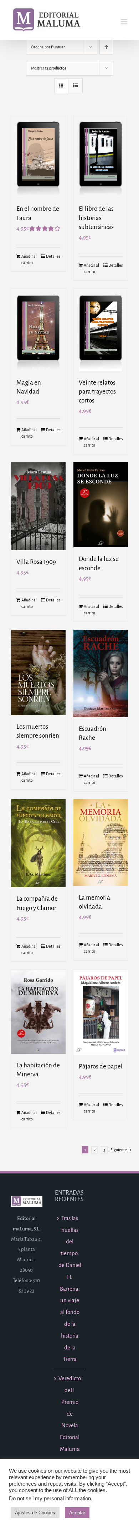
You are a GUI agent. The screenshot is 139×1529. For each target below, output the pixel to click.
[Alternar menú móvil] (124, 21)
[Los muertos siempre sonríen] (38, 672)
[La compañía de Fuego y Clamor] (38, 843)
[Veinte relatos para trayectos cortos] (100, 330)
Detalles (53, 256)
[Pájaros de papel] (100, 1012)
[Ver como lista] (75, 86)
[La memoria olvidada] (100, 842)
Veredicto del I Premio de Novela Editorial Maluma (69, 1413)
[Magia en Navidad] (38, 330)
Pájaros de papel (101, 1066)
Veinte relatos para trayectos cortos (97, 391)
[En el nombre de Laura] (38, 156)
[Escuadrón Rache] (100, 673)
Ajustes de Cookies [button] (35, 1512)
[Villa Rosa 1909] (38, 506)
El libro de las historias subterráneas (96, 217)
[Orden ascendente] (106, 47)
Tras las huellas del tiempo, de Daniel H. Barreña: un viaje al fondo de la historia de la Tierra (69, 1288)
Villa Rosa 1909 (36, 561)
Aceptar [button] (77, 1512)
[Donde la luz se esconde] (100, 504)
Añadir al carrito (29, 259)
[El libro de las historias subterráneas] (100, 156)
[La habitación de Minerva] (38, 1012)
